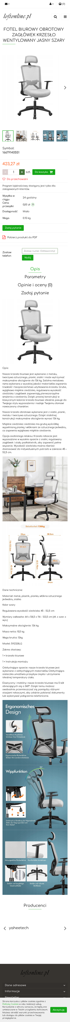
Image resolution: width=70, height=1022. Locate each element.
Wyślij (27, 257)
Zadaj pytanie (13, 228)
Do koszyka (42, 172)
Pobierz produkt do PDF (22, 237)
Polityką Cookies (10, 1004)
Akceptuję (58, 1010)
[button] (62, 4)
